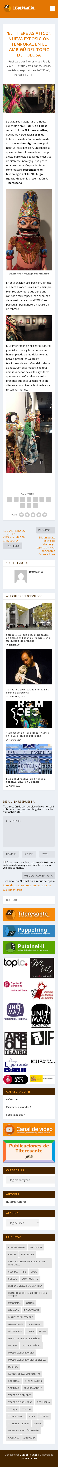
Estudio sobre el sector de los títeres (27, 1294)
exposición (14, 1303)
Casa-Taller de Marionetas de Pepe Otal (26, 1263)
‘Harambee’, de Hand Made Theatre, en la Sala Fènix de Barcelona (28, 734)
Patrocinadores (14, 1114)
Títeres (44, 1416)
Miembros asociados (17, 1107)
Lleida (42, 1331)
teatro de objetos (19, 1395)
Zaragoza (29, 1437)
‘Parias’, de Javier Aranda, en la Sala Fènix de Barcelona (27, 691)
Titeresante (33, 61)
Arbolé (12, 1254)
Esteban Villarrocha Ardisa (25, 1285)
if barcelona (31, 1310)
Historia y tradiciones (28, 66)
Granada (13, 1310)
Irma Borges (15, 1324)
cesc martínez (17, 1271)
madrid (12, 1345)
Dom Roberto (30, 1278)
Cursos (12, 1278)
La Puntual (35, 1324)
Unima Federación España (23, 1430)
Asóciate (11, 1099)
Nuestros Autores (16, 1201)
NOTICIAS (43, 70)
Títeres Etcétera (18, 1423)
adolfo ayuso (16, 1247)
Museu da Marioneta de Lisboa (27, 1359)
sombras (13, 1388)
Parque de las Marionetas (24, 1373)
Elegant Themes (28, 1454)
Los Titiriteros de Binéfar (24, 1338)
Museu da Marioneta (21, 1352)
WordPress (31, 1458)
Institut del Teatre (20, 1317)
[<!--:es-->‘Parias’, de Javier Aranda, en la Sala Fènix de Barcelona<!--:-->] (29, 667)
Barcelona (27, 1254)
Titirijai (13, 1409)
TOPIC (32, 1416)
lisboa (30, 1331)
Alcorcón (36, 1247)
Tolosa (26, 1409)
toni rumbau (16, 1416)
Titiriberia (43, 1402)
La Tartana (15, 1331)
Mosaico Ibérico (31, 1345)
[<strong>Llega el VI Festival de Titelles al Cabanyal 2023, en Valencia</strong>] (29, 759)
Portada (19, 74)
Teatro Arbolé (33, 1388)
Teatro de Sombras (20, 1402)
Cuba (34, 1271)
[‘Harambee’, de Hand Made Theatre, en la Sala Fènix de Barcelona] (29, 714)
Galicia (30, 1303)
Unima (38, 1423)
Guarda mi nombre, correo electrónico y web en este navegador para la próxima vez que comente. (29, 865)
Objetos (13, 1366)
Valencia (13, 1437)
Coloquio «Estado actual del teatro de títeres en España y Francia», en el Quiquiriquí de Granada (28, 637)
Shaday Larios (33, 1380)
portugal (14, 1380)
